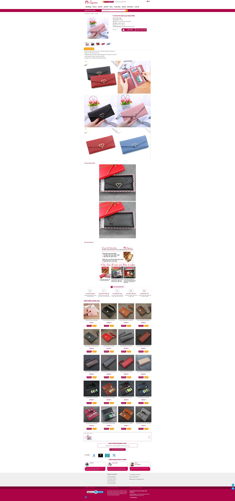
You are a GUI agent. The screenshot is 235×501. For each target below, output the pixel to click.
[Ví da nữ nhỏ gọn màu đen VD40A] (109, 311)
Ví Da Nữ (96, 13)
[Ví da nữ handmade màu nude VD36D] (143, 363)
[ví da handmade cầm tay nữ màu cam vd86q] (126, 414)
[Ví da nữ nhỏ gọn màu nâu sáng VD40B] (126, 311)
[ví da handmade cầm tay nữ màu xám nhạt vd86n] (143, 414)
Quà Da (92, 13)
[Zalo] (233, 485)
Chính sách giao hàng (112, 483)
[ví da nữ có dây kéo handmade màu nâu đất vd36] (92, 363)
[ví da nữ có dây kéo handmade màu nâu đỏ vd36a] (126, 363)
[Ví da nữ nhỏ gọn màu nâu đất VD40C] (143, 311)
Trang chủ (88, 13)
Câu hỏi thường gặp (111, 476)
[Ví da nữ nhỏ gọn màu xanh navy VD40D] (92, 337)
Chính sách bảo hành (112, 482)
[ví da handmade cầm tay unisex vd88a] (109, 414)
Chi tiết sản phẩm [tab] (89, 48)
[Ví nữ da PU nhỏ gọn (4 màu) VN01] (92, 311)
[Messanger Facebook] (233, 488)
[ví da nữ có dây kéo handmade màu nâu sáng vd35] (143, 337)
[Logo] (92, 2)
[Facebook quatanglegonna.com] (86, 497)
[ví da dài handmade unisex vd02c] (126, 389)
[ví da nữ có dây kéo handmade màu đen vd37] (126, 337)
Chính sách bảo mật (111, 480)
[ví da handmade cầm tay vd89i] (92, 414)
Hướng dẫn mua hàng (112, 479)
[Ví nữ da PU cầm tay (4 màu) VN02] (89, 437)
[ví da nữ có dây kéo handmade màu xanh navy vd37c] (109, 363)
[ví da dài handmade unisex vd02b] (109, 389)
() (149, 1)
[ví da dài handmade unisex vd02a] (92, 389)
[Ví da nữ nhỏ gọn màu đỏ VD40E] (109, 337)
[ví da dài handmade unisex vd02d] (143, 389)
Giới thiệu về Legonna (112, 477)
